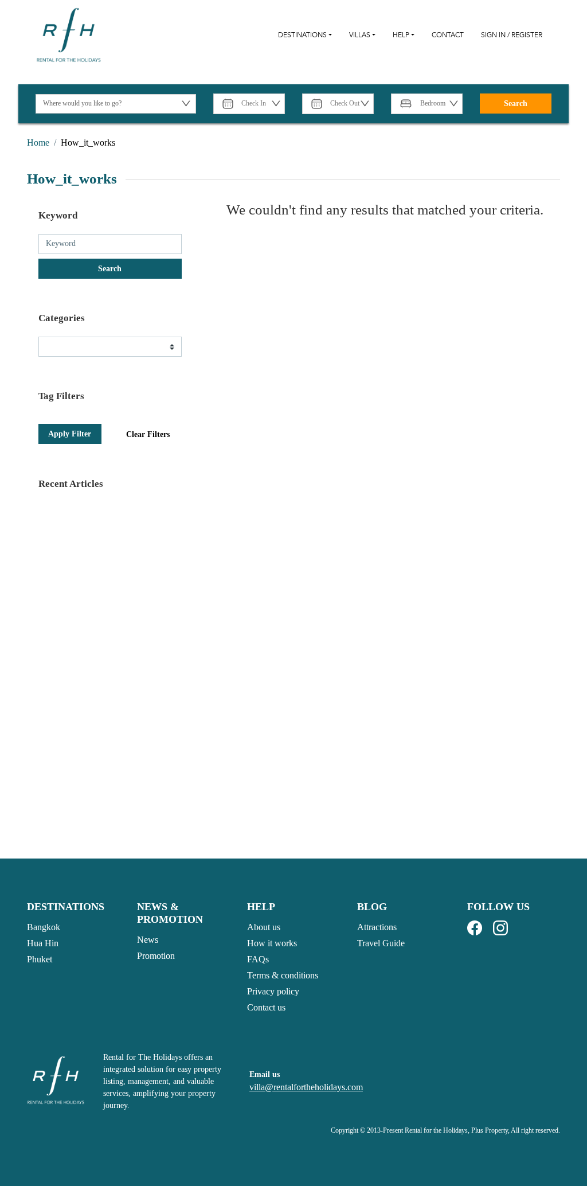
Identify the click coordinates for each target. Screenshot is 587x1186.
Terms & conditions (282, 975)
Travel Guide (381, 943)
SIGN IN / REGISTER (511, 35)
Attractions (377, 927)
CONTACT (448, 35)
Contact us (266, 1007)
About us (263, 927)
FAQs (258, 959)
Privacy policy (273, 991)
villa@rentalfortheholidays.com (306, 1087)
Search (515, 103)
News (147, 940)
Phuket (39, 959)
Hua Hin (42, 943)
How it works (272, 943)
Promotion (156, 956)
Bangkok (43, 927)
